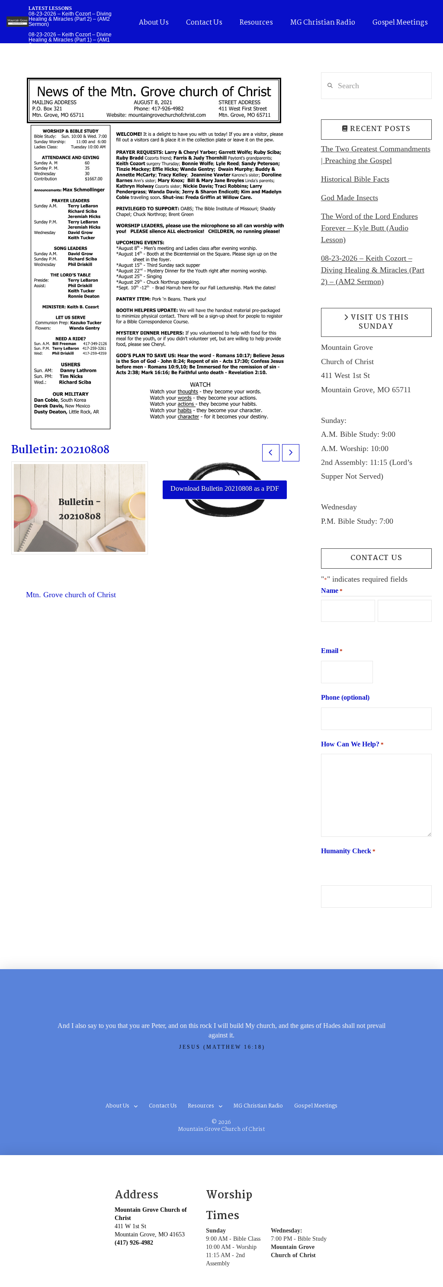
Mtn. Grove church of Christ (71, 594)
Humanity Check (348, 851)
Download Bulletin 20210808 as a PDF (224, 488)
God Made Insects (349, 197)
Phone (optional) (345, 697)
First (327, 629)
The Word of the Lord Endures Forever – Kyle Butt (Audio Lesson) (369, 228)
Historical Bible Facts (355, 179)
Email (332, 650)
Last (383, 629)
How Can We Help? (352, 744)
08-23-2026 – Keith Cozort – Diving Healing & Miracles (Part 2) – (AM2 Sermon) (372, 270)
